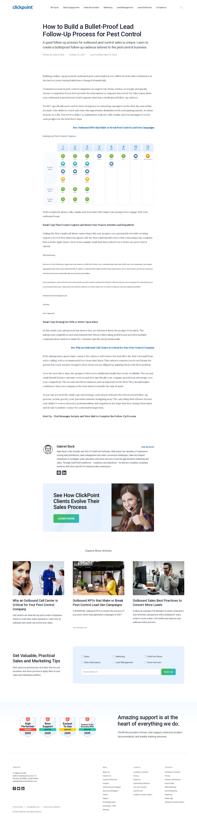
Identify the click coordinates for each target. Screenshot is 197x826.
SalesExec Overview (172, 772)
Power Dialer (169, 783)
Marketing (108, 7)
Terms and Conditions (51, 807)
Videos (105, 795)
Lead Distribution (144, 7)
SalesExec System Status (174, 802)
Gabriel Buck (58, 54)
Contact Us (107, 776)
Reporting (168, 795)
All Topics (55, 7)
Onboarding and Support (112, 787)
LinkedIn (23, 788)
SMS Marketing (170, 787)
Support (105, 798)
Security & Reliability (110, 791)
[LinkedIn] (64, 473)
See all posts (148, 447)
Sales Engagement (71, 7)
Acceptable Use (33, 807)
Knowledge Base (109, 802)
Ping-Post (137, 780)
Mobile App (169, 798)
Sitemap (106, 810)
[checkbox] (128, 661)
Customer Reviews (110, 780)
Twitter (18, 788)
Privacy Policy (18, 807)
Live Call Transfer (140, 787)
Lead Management (125, 7)
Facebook (14, 788)
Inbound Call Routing (172, 780)
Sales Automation (91, 7)
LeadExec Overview (140, 772)
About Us (106, 772)
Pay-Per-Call (137, 791)
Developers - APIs (109, 806)
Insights (106, 783)
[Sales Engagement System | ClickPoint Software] (23, 7)
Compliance (161, 7)
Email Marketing (171, 791)
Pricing (136, 776)
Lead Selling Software (141, 783)
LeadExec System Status (142, 795)
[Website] (59, 473)
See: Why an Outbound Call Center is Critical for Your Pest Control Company (112, 347)
